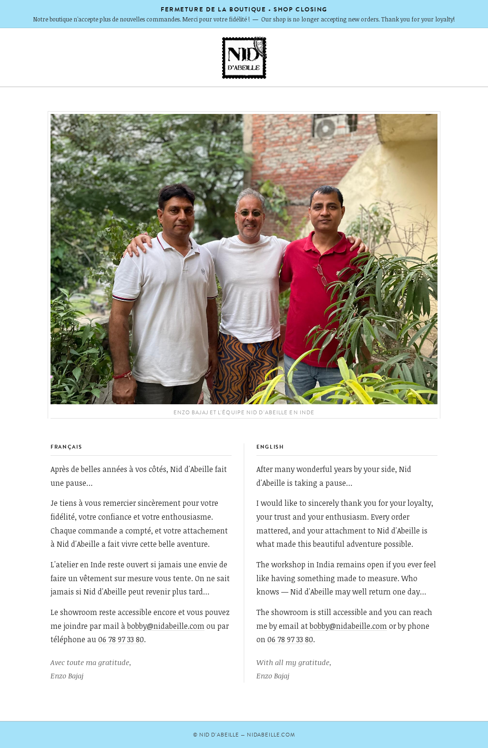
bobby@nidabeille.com (165, 626)
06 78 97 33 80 (121, 639)
